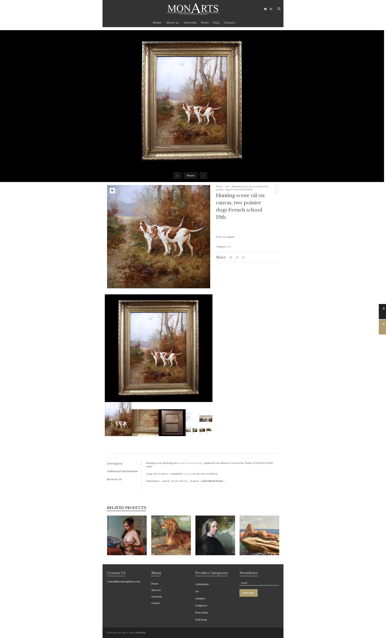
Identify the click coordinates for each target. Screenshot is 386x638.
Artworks (156, 596)
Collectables (202, 584)
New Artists (201, 612)
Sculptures (201, 605)
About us (156, 590)
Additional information (122, 471)
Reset (190, 175)
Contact (155, 603)
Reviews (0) (114, 479)
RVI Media (141, 633)
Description (115, 463)
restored (187, 473)
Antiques (200, 598)
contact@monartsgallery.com (123, 581)
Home (219, 186)
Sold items (201, 619)
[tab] (124, 463)
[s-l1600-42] (112, 190)
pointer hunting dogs (190, 463)
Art (227, 186)
